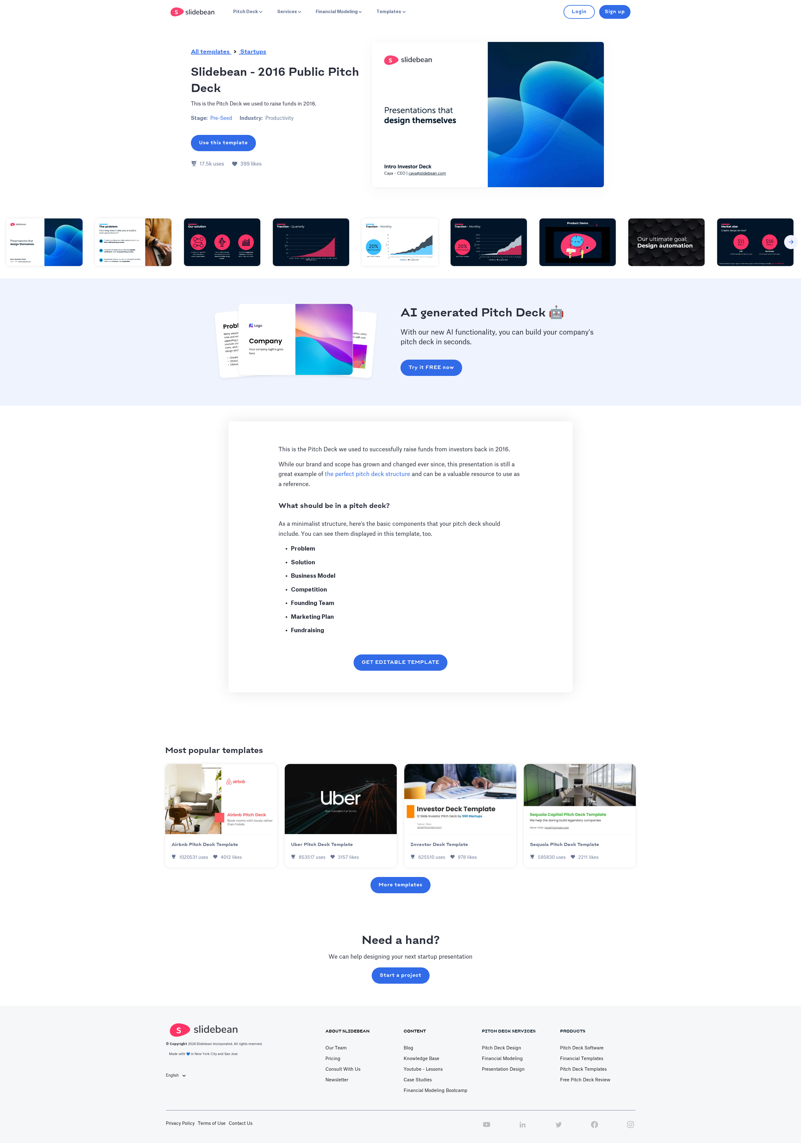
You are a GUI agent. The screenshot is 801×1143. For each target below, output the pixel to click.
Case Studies (418, 1080)
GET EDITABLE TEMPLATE (400, 662)
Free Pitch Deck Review (585, 1080)
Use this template (223, 143)
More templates (400, 885)
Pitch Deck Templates (583, 1069)
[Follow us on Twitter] (558, 1128)
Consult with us (342, 1069)
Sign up (615, 11)
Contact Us (241, 1123)
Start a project (400, 975)
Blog (408, 1048)
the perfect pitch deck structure (367, 474)
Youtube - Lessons (423, 1069)
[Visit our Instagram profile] (630, 1128)
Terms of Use (212, 1123)
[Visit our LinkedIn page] (522, 1128)
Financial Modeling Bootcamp (435, 1091)
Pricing (332, 1059)
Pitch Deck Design (501, 1048)
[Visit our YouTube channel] (486, 1128)
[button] (247, 11)
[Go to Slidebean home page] (193, 12)
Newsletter (336, 1080)
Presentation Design (503, 1069)
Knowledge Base (421, 1059)
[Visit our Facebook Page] (594, 1128)
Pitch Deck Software (582, 1048)
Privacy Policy (180, 1123)
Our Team (336, 1048)
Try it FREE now (431, 367)
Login (579, 11)
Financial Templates (581, 1059)
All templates (211, 52)
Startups (252, 52)
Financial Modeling (502, 1059)
